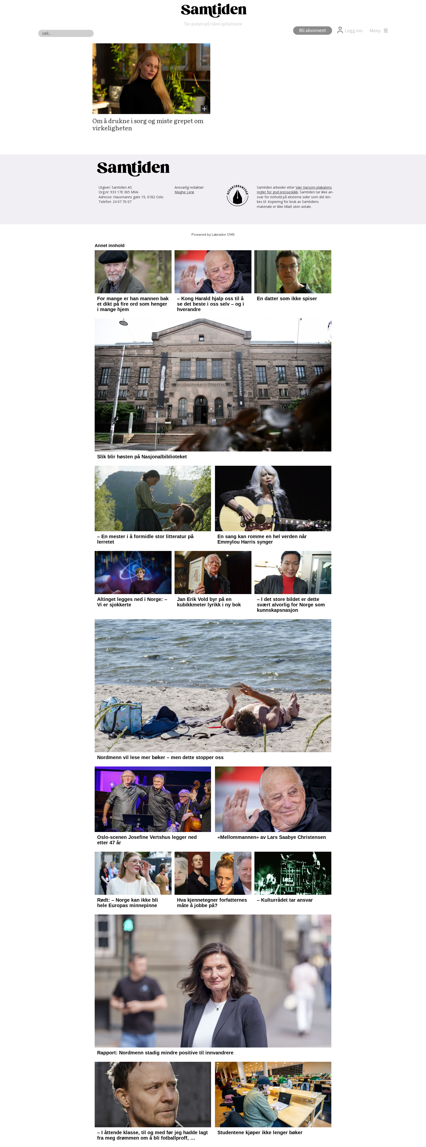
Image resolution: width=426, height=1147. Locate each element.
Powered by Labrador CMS (213, 234)
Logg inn (354, 30)
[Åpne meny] (377, 31)
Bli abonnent (312, 30)
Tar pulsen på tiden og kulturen (213, 23)
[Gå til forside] (213, 10)
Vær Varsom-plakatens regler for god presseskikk (294, 190)
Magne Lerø (184, 192)
